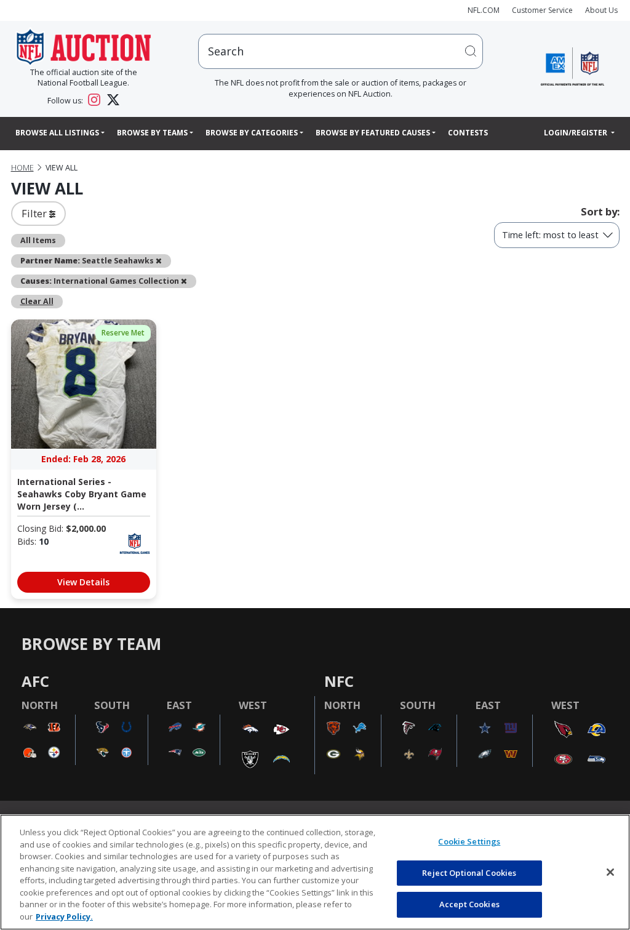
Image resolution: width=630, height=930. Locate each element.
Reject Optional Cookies (469, 872)
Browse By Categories (251, 132)
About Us (601, 10)
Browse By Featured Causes (373, 132)
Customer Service (542, 10)
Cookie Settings (469, 841)
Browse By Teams (152, 132)
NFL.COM (484, 10)
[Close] (610, 872)
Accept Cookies (469, 904)
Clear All (37, 301)
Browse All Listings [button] (57, 132)
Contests (468, 132)
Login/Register (576, 132)
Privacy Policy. (64, 916)
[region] (315, 872)
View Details (83, 582)
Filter (35, 213)
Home (22, 167)
